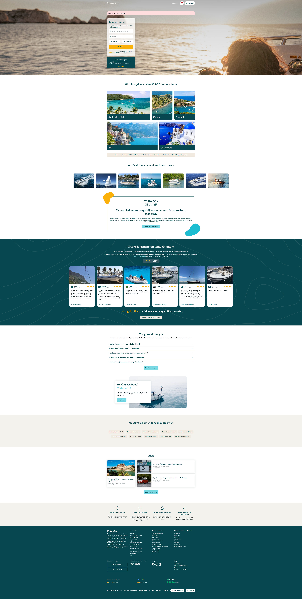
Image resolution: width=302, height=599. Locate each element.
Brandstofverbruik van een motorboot (168, 464)
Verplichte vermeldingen (130, 590)
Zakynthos (157, 155)
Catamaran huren (157, 541)
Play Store (119, 569)
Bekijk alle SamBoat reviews (151, 317)
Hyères (176, 537)
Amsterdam (123, 155)
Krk (169, 155)
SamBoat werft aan (136, 535)
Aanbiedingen (156, 550)
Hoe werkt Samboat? (180, 565)
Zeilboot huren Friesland (168, 432)
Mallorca (136, 155)
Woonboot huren (157, 544)
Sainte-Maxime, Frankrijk (159, 304)
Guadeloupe (176, 155)
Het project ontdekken (151, 227)
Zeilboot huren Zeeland (186, 432)
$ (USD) (189, 590)
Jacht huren (155, 537)
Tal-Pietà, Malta (212, 304)
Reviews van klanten (136, 548)
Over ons (132, 533)
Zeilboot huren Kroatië (133, 432)
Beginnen (122, 400)
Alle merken (155, 551)
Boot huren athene (135, 436)
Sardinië (143, 155)
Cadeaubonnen (134, 544)
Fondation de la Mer (136, 551)
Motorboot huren (157, 533)
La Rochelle (178, 539)
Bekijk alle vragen (151, 368)
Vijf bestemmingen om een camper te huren (170, 478)
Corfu (165, 155)
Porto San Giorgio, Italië (104, 304)
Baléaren (177, 544)
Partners (158, 590)
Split (130, 155)
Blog (131, 555)
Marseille (177, 533)
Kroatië (176, 542)
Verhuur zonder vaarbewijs (160, 546)
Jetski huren (156, 542)
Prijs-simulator (134, 541)
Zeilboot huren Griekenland (150, 432)
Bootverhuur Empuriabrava (182, 436)
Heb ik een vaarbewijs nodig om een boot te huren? (128, 353)
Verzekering (133, 539)
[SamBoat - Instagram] (156, 564)
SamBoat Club (134, 546)
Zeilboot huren (156, 539)
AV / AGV (151, 590)
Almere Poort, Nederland (187, 304)
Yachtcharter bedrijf (136, 542)
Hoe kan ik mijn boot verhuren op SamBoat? (126, 362)
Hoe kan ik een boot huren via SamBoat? (124, 344)
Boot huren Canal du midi (119, 436)
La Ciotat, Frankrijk (76, 304)
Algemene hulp (178, 563)
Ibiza (116, 155)
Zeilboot (128, 41)
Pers (131, 550)
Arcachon (177, 535)
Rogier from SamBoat (118, 483)
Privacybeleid (143, 590)
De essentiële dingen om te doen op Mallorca (121, 480)
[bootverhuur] (113, 3)
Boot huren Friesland (150, 436)
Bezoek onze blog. (151, 492)
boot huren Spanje (166, 436)
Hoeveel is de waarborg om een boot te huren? (127, 357)
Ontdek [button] (174, 3)
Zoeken (122, 47)
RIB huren (155, 535)
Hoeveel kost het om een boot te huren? (124, 348)
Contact (176, 567)
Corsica (150, 155)
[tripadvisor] (171, 579)
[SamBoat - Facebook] (153, 564)
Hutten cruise (156, 548)
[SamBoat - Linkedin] (160, 564)
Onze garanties (134, 537)
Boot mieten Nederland (116, 432)
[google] (140, 579)
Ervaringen (133, 553)
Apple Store (118, 564)
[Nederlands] (182, 3)
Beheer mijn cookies (180, 569)
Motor (115, 41)
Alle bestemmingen (180, 546)
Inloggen (191, 3)
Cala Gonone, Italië (131, 304)
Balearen (184, 155)
